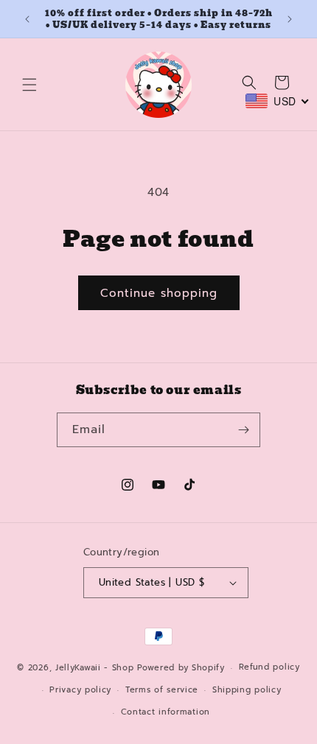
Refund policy (269, 667)
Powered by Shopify (181, 667)
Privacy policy (80, 690)
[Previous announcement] (27, 19)
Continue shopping (158, 293)
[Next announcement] (290, 19)
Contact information (165, 712)
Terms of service (161, 690)
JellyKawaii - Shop (94, 667)
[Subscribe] (243, 430)
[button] (29, 85)
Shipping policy (247, 690)
